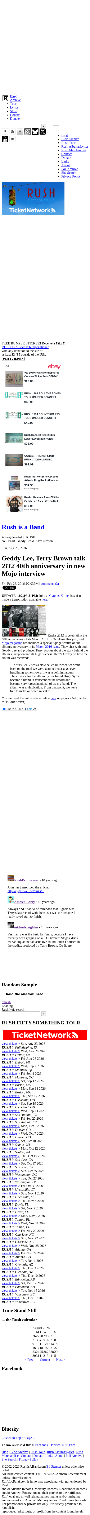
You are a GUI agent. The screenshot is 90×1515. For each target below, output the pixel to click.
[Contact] (12, 141)
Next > (60, 1359)
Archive (15, 100)
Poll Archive (69, 169)
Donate (15, 118)
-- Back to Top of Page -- (18, 1438)
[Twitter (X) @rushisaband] (42, 134)
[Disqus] (45, 816)
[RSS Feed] (12, 134)
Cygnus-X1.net (59, 595)
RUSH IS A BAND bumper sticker (25, 347)
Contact (15, 115)
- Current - (45, 1359)
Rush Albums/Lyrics (74, 146)
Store (13, 111)
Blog (13, 96)
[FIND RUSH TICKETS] (33, 214)
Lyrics (14, 107)
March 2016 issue (47, 646)
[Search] (5, 134)
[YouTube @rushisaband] (5, 141)
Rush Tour (68, 142)
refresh (6, 1002)
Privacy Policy (71, 176)
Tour (13, 103)
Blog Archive (70, 139)
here (44, 599)
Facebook (41, 1445)
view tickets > (11, 1043)
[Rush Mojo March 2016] (25, 635)
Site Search (68, 172)
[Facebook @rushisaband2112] (20, 134)
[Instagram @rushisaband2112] (27, 134)
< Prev (29, 1359)
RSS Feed (69, 1445)
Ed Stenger (53, 1466)
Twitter (55, 1445)
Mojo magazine (12, 643)
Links (65, 161)
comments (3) (50, 583)
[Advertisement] (45, 46)
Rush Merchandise (73, 150)
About (65, 165)
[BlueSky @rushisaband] (35, 134)
